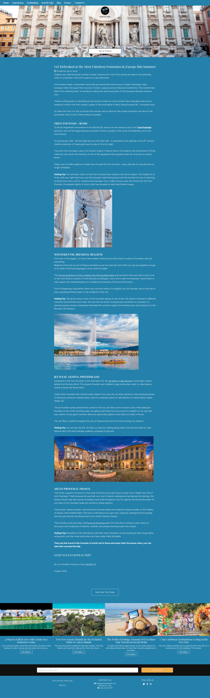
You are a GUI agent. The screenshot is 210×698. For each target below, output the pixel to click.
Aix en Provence (97, 523)
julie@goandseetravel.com (106, 683)
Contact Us (80, 2)
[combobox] (87, 670)
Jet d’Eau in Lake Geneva (120, 381)
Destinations (32, 2)
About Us (62, 685)
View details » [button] (26, 652)
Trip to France (105, 51)
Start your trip (157, 670)
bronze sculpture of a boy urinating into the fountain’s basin (86, 275)
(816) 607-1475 (106, 686)
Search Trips (47, 2)
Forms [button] (67, 2)
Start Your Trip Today (105, 592)
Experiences (18, 2)
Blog (59, 2)
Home (6, 2)
